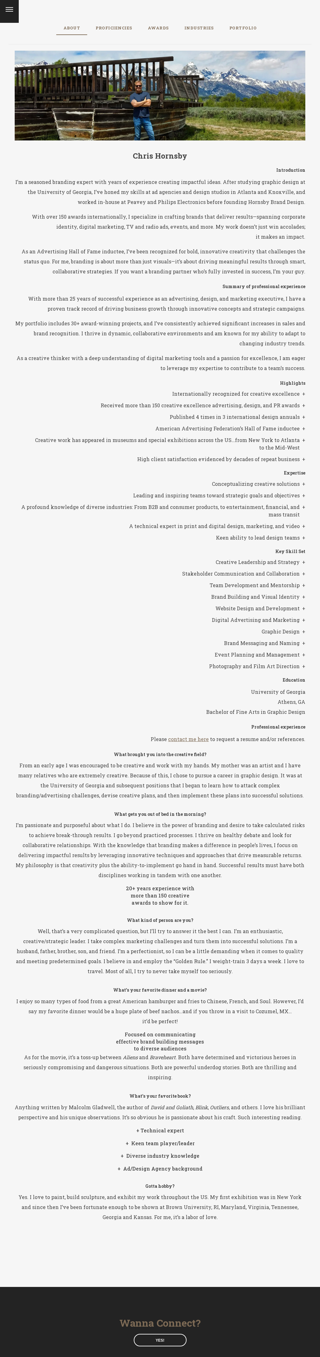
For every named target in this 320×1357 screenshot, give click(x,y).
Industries (199, 28)
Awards (158, 28)
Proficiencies (114, 28)
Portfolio (243, 28)
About (71, 28)
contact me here (188, 739)
